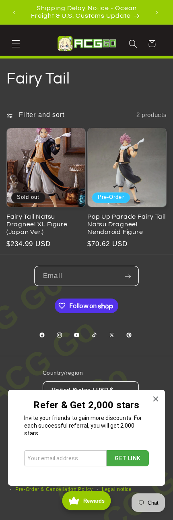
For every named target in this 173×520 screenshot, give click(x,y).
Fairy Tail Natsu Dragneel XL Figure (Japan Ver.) (37, 224)
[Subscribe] (128, 276)
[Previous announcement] (15, 12)
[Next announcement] (158, 12)
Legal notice (117, 489)
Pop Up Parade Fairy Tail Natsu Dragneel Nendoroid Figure (126, 224)
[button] (17, 43)
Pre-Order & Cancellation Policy (54, 489)
